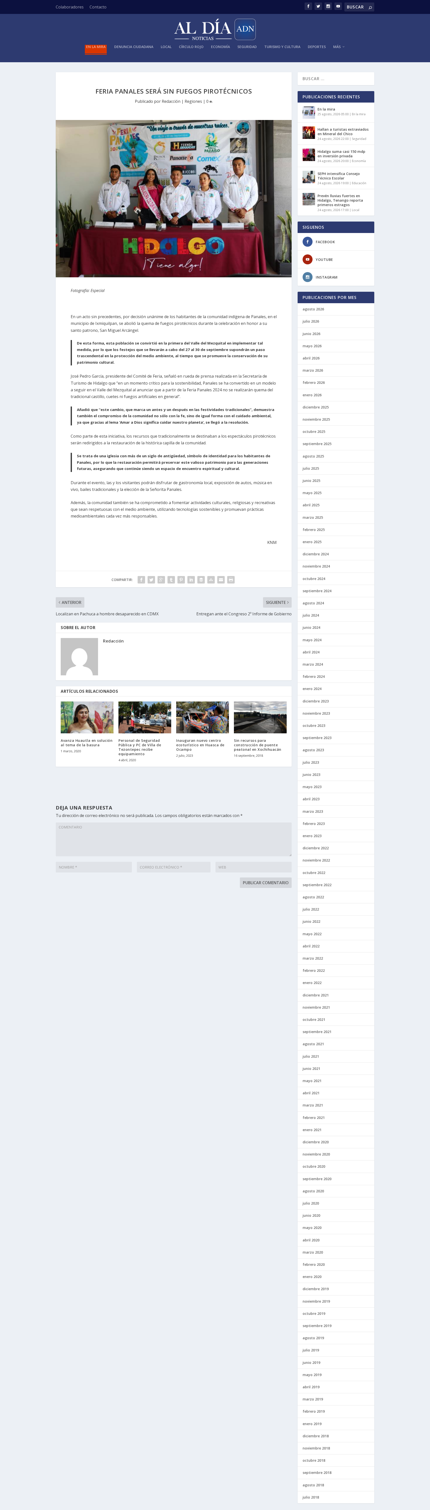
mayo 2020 (312, 1227)
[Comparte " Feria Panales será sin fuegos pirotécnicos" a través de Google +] (161, 580)
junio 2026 (311, 333)
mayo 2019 (312, 1374)
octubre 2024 (314, 578)
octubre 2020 (314, 1166)
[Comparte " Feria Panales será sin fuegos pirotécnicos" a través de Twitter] (151, 580)
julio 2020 (311, 1203)
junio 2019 (311, 1362)
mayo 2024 (312, 640)
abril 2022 (311, 946)
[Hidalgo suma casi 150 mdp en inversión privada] (309, 155)
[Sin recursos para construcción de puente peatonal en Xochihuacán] (260, 717)
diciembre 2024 (316, 554)
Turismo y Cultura (282, 47)
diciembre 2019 (316, 1288)
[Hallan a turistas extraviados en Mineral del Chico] (309, 132)
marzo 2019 (313, 1399)
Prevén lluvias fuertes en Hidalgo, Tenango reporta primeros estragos (340, 200)
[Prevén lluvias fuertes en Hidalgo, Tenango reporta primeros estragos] (309, 199)
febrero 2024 (314, 676)
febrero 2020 (314, 1264)
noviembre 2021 (316, 1007)
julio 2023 (311, 762)
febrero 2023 (314, 823)
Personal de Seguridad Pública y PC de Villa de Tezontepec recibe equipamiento (139, 747)
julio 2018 (311, 1497)
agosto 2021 (313, 1044)
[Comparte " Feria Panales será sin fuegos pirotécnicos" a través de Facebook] (141, 580)
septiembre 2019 (317, 1325)
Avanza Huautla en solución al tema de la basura (86, 742)
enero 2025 (312, 541)
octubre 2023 (314, 725)
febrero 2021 (314, 1117)
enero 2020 (312, 1276)
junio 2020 (311, 1215)
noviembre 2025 (316, 419)
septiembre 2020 (317, 1178)
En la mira (96, 47)
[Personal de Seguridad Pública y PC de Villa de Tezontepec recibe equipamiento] (144, 717)
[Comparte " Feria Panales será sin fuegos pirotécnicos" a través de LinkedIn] (191, 580)
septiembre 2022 (317, 884)
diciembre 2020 (316, 1142)
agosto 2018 (313, 1485)
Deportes (317, 47)
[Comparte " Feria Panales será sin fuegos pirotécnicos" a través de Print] (231, 580)
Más (337, 47)
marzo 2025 (313, 517)
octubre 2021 (314, 1019)
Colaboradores (70, 7)
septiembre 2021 (317, 1031)
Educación (359, 183)
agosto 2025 (313, 456)
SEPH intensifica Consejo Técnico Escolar (339, 175)
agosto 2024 (313, 603)
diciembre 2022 (316, 848)
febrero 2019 (314, 1411)
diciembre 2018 (316, 1436)
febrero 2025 (314, 529)
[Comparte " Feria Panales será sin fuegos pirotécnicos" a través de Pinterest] (181, 580)
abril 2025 (311, 505)
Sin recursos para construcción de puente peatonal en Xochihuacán (257, 745)
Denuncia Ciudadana (133, 47)
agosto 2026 (313, 309)
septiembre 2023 (317, 737)
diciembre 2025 (316, 407)
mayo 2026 (312, 346)
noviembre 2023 (316, 713)
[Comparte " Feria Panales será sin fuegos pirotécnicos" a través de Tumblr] (171, 580)
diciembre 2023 (316, 701)
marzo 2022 (313, 958)
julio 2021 (311, 1056)
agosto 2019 (313, 1338)
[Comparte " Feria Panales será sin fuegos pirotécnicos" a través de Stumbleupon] (211, 580)
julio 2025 (311, 468)
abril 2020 (311, 1240)
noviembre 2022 (316, 860)
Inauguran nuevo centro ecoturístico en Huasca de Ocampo (200, 745)
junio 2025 (311, 480)
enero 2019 (312, 1423)
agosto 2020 (313, 1191)
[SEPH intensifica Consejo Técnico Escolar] (309, 177)
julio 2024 (311, 615)
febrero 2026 (314, 382)
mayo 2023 (312, 786)
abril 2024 (311, 652)
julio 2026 (311, 321)
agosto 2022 (313, 897)
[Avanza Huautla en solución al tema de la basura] (87, 717)
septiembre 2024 (317, 590)
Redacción (171, 101)
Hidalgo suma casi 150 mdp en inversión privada (341, 153)
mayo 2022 (312, 933)
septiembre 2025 (317, 443)
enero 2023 (312, 835)
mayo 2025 (312, 492)
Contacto (98, 7)
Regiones (193, 101)
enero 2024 (312, 688)
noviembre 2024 (316, 566)
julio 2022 (311, 909)
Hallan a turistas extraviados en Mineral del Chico (343, 131)
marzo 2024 (313, 664)
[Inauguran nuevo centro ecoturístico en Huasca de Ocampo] (202, 717)
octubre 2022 (314, 872)
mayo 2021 (312, 1080)
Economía (220, 47)
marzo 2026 (313, 370)
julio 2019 (311, 1350)
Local (166, 47)
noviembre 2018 (316, 1448)
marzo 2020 (313, 1252)
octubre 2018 (314, 1460)
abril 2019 (311, 1387)
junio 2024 (311, 627)
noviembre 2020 (316, 1154)
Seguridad (247, 47)
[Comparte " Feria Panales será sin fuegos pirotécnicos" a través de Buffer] (201, 580)
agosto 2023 (313, 750)
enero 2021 (312, 1129)
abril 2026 (311, 358)
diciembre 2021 (316, 995)
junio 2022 (311, 921)
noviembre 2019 (316, 1301)
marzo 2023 (313, 811)
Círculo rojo (191, 47)
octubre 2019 (314, 1313)
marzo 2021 (313, 1105)
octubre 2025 (314, 431)
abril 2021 (311, 1093)
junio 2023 (311, 774)
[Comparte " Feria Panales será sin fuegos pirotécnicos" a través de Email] (221, 580)
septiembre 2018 (317, 1472)
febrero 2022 (314, 970)
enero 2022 (312, 982)
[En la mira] (309, 112)
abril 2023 (311, 799)
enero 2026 (312, 395)
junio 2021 (311, 1068)
